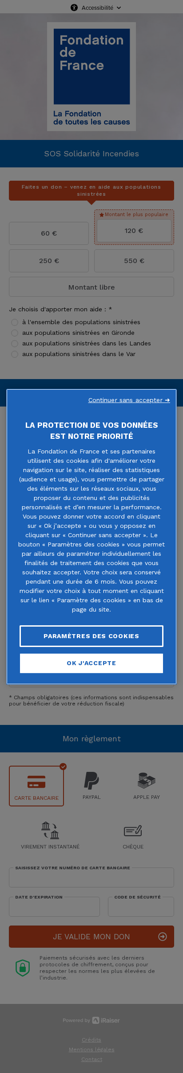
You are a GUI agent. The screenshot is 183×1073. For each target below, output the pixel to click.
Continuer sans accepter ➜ (129, 399)
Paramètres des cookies (91, 635)
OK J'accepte (91, 662)
